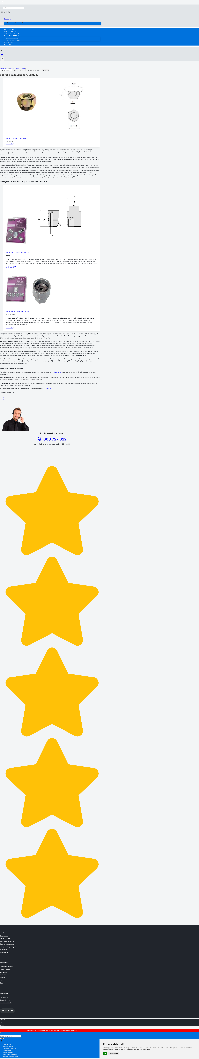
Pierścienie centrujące (12, 33)
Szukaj (2, 1038)
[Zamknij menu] (0, 1033)
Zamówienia (4, 997)
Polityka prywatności (6, 966)
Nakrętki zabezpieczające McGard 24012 (18, 311)
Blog (1, 983)
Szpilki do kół (9, 42)
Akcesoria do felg (5, 952)
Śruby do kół (9, 29)
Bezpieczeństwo (5, 969)
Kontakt (2, 977)
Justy (23, 68)
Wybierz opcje (10, 267)
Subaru (18, 68)
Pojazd (12, 68)
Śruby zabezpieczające (12, 38)
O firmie (2, 980)
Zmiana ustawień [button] (113, 1053)
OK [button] (105, 1053)
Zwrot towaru (4, 972)
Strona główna (4, 68)
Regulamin (3, 975)
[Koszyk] (2, 55)
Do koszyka (9, 144)
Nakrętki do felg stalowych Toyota (16, 138)
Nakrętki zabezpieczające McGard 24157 (18, 252)
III (3, 400)
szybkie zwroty (7, 1011)
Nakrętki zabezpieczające (13, 40)
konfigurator (58, 372)
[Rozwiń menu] (2, 59)
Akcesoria (7, 44)
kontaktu (48, 388)
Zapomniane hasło (6, 1003)
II (3, 397)
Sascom (6, 1025)
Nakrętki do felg (10, 31)
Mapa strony (2, 1021)
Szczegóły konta (5, 1000)
